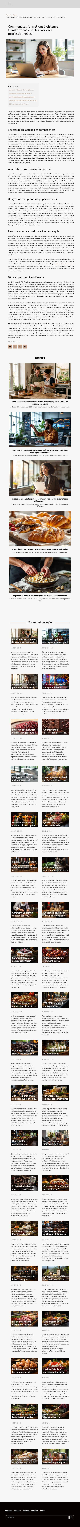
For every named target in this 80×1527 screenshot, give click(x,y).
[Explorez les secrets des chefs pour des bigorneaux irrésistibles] (40, 575)
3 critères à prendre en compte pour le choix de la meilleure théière (24, 1099)
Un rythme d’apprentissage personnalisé (22, 97)
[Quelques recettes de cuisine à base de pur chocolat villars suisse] (55, 1273)
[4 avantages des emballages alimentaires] (55, 1092)
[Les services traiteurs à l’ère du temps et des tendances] (24, 1411)
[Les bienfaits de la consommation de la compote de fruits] (55, 1366)
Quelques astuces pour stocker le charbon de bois (23, 1053)
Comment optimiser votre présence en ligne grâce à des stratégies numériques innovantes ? (40, 451)
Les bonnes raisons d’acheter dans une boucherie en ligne (21, 1324)
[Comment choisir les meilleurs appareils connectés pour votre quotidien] (24, 774)
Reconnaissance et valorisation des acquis (23, 100)
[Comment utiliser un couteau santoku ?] (24, 909)
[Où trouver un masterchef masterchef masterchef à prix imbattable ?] (55, 726)
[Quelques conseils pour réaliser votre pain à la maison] (24, 1456)
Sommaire (14, 86)
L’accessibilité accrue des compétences (21, 90)
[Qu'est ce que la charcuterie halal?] (55, 819)
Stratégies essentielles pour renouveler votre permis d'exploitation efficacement (40, 500)
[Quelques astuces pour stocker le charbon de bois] (24, 1047)
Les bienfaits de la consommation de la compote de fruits (53, 1372)
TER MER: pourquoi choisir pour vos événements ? (53, 1006)
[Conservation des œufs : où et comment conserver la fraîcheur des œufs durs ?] (55, 1047)
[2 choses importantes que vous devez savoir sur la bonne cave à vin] (24, 1183)
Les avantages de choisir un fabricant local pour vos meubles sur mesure (55, 780)
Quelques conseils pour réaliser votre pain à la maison (24, 1462)
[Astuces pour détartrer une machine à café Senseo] (55, 1138)
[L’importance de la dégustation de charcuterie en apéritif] (55, 1318)
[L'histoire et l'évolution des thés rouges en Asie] (24, 726)
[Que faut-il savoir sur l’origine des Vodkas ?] (55, 909)
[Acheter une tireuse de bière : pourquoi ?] (24, 1273)
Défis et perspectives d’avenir (19, 104)
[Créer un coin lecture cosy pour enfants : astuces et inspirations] (55, 681)
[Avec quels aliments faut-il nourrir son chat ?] (55, 864)
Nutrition (8, 1511)
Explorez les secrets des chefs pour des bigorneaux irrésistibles (40, 596)
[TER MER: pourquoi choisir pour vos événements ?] (55, 1000)
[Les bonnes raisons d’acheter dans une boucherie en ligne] (24, 1318)
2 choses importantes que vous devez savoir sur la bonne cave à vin (23, 1189)
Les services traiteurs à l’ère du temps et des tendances (23, 1417)
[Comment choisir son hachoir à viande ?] (24, 1228)
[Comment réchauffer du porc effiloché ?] (55, 1183)
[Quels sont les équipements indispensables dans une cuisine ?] (24, 1138)
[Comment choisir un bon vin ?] (24, 864)
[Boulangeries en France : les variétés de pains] (24, 1366)
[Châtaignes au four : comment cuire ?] (55, 955)
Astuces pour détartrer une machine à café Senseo (54, 1144)
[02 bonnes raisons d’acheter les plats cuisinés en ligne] (55, 1411)
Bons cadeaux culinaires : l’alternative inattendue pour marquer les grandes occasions (40, 403)
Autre (15, 15)
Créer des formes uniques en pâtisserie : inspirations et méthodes (40, 549)
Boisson (26, 1511)
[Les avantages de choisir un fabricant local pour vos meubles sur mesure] (55, 774)
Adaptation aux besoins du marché (20, 93)
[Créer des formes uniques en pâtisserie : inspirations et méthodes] (40, 528)
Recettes (34, 1511)
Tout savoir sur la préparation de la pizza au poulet (23, 1006)
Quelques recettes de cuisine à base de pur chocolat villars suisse (54, 1279)
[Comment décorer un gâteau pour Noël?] (24, 955)
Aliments (17, 1511)
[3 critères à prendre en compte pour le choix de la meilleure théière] (24, 1092)
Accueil (8, 15)
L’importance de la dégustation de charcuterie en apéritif (54, 1324)
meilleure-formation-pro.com (64, 264)
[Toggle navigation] (9, 4)
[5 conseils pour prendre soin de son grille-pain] (55, 1456)
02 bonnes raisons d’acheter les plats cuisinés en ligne (52, 1417)
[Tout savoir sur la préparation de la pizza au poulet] (24, 1000)
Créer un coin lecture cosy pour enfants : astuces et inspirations (54, 687)
